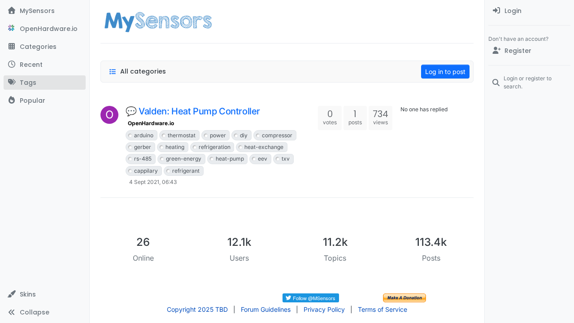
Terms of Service (382, 309)
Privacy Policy (324, 309)
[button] (45, 294)
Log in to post (445, 71)
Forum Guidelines (266, 309)
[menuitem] (529, 11)
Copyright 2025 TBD (197, 309)
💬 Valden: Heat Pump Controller (193, 111)
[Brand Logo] (158, 21)
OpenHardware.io (151, 123)
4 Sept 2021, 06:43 (153, 182)
